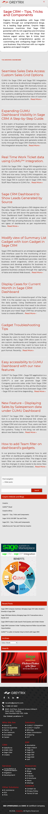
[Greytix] (20, 693)
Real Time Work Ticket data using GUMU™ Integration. (23, 159)
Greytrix (5, 503)
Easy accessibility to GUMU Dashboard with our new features (22, 366)
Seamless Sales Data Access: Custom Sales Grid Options (23, 73)
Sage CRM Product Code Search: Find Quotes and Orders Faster (22, 622)
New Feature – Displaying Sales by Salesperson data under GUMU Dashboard (22, 407)
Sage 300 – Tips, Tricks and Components (16, 522)
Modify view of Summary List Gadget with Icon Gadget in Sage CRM (24, 241)
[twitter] (8, 698)
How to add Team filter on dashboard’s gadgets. (22, 446)
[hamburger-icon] (43, 2)
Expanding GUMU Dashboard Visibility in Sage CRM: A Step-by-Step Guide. (23, 114)
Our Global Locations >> (13, 716)
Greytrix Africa (7, 511)
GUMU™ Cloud (7, 507)
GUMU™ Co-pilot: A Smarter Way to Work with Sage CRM (20, 632)
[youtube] (17, 698)
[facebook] (4, 698)
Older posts (8, 482)
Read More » (36, 99)
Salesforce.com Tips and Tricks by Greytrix (16, 526)
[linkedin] (13, 698)
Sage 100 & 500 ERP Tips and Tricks (14, 518)
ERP (27, 742)
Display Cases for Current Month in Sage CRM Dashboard (21, 288)
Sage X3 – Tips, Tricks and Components (15, 514)
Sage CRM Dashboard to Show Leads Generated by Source (22, 198)
